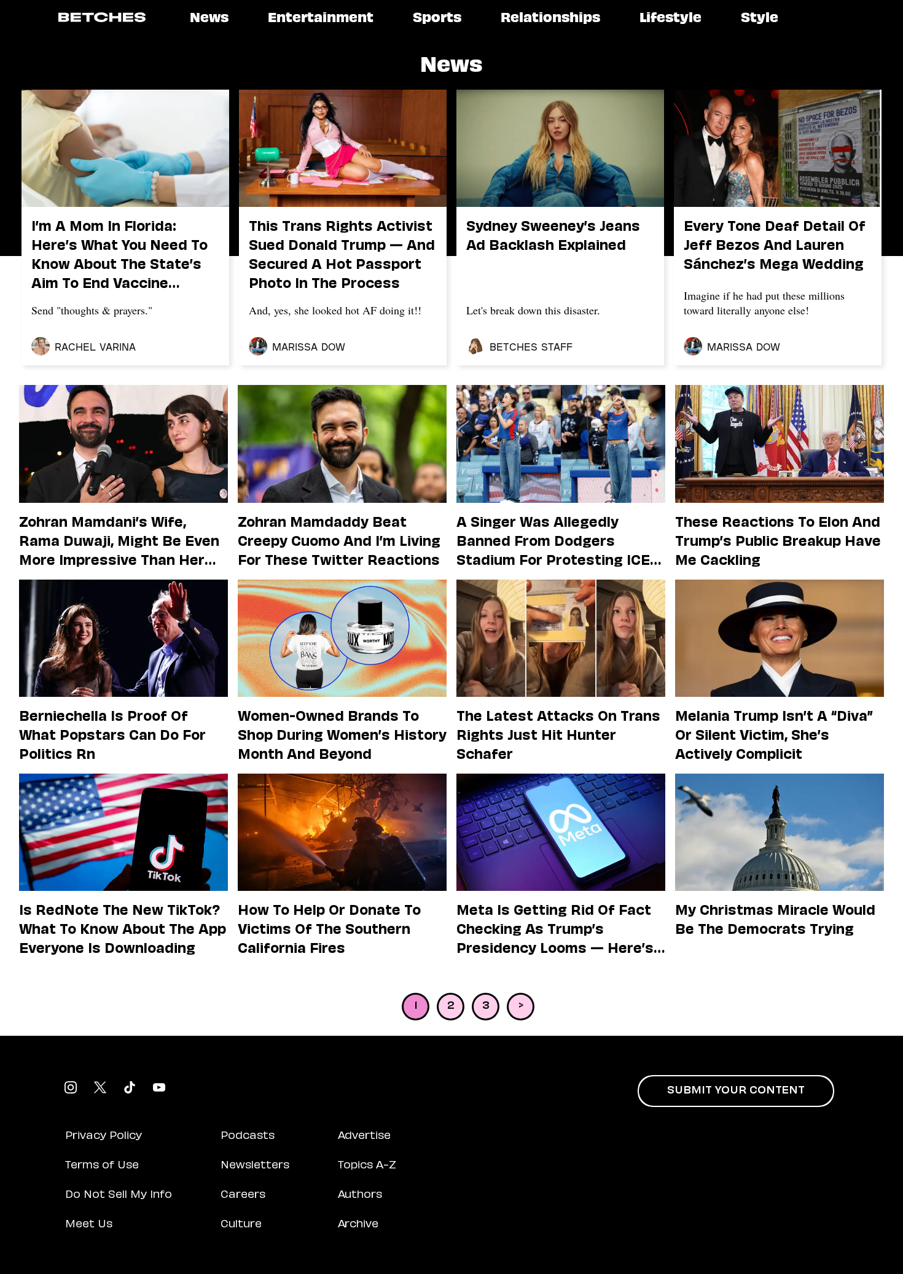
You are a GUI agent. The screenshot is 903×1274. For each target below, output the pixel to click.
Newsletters (255, 1166)
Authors (360, 1195)
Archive (358, 1225)
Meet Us (88, 1225)
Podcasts (248, 1136)
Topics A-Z (367, 1166)
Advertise (364, 1136)
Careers (243, 1195)
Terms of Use (102, 1166)
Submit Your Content (736, 1091)
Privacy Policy (103, 1136)
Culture (241, 1225)
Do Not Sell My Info (118, 1195)
